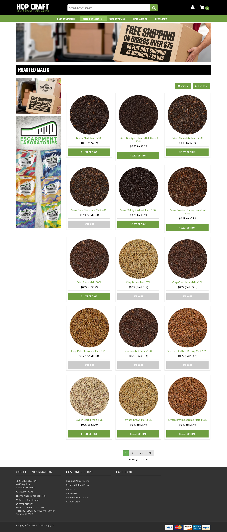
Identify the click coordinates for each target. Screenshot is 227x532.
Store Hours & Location (77, 497)
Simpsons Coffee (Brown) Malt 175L (187, 351)
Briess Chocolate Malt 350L (187, 138)
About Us (70, 489)
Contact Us (71, 493)
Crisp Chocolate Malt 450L (187, 282)
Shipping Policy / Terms (77, 480)
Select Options (89, 152)
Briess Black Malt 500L (89, 138)
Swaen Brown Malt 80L (138, 419)
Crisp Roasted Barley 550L (138, 351)
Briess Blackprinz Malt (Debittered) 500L (138, 139)
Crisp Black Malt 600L (89, 282)
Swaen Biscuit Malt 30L (89, 419)
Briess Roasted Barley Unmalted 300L (188, 211)
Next (141, 453)
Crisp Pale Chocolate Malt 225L (89, 351)
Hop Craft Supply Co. (44, 525)
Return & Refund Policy (77, 485)
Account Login (73, 501)
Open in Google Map (28, 499)
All (150, 453)
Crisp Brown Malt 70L (138, 282)
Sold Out (89, 224)
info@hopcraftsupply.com (32, 495)
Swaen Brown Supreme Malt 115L (187, 419)
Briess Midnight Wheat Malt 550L (138, 210)
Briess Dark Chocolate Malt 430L (89, 210)
